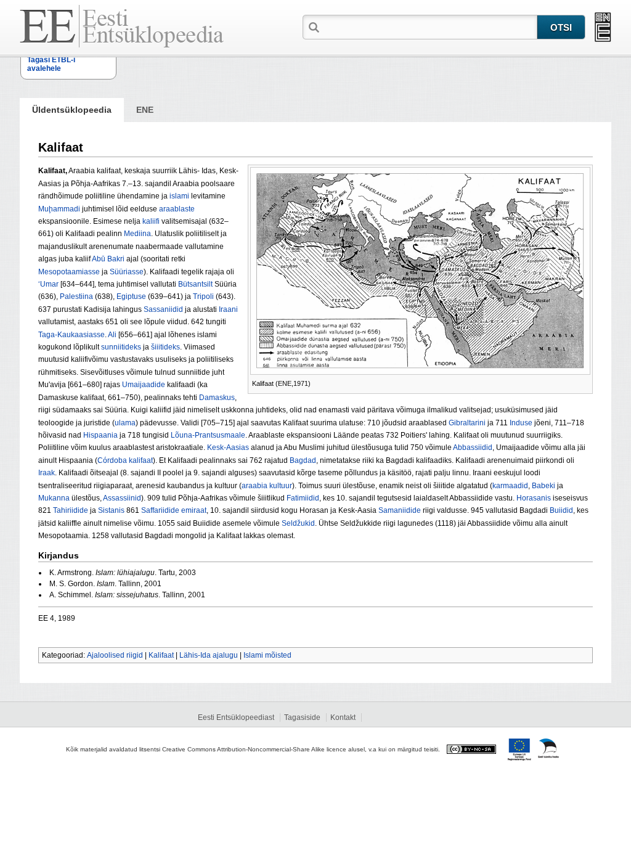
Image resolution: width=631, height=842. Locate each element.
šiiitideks (165, 347)
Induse (521, 423)
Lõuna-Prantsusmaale (208, 435)
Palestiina (76, 296)
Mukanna (54, 498)
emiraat (193, 510)
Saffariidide (160, 510)
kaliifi (151, 221)
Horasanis (533, 498)
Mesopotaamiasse (69, 272)
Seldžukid (298, 523)
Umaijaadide (143, 384)
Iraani (228, 309)
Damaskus (217, 397)
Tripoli (203, 296)
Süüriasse (127, 272)
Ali (112, 334)
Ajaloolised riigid (115, 655)
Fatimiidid (303, 498)
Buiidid (561, 510)
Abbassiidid (472, 447)
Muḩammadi (59, 209)
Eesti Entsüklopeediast (236, 717)
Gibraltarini (467, 423)
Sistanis (111, 510)
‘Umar (48, 284)
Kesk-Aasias (228, 447)
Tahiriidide (70, 510)
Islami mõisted (267, 655)
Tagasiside (302, 717)
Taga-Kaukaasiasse (71, 334)
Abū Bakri (108, 259)
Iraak (46, 472)
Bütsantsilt (195, 284)
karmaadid (510, 485)
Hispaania (100, 435)
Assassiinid (122, 498)
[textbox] (429, 26)
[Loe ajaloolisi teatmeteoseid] (603, 27)
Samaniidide (399, 510)
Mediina (137, 233)
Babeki (543, 485)
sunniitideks (121, 347)
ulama (125, 423)
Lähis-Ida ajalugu (208, 655)
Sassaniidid (163, 309)
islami (179, 196)
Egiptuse (131, 296)
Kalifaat (161, 655)
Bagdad (303, 460)
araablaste (177, 209)
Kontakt (343, 717)
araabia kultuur (267, 485)
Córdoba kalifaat (125, 460)
